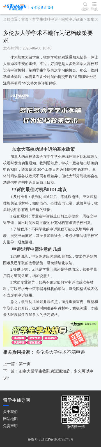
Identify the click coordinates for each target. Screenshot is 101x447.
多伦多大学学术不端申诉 (60, 352)
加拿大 (92, 19)
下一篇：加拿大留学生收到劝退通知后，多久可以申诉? (48, 375)
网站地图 (10, 419)
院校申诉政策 (72, 19)
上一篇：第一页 (17, 364)
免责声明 (10, 426)
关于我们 (10, 412)
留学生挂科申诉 (45, 19)
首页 (25, 19)
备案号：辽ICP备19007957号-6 (50, 439)
